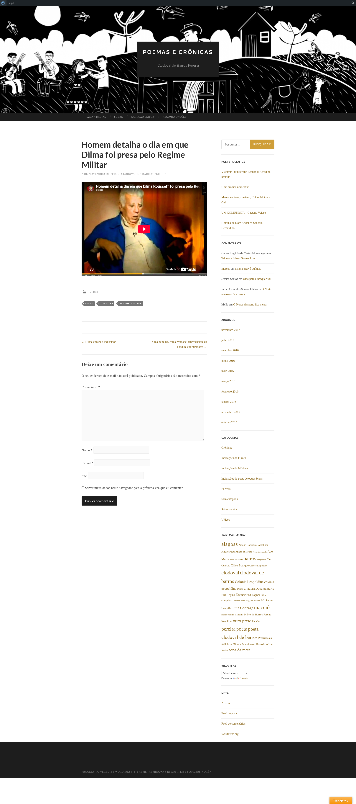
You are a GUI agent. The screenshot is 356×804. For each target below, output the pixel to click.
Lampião (226, 608)
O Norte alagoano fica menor (250, 304)
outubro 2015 (229, 422)
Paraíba (256, 621)
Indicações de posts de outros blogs (242, 478)
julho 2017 (227, 340)
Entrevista (243, 595)
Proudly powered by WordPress (107, 771)
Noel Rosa (226, 621)
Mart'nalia (239, 615)
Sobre (118, 116)
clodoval (230, 573)
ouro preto (242, 620)
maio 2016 (227, 370)
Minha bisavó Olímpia (248, 268)
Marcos (225, 268)
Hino (243, 601)
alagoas (229, 544)
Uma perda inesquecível (257, 278)
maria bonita (227, 614)
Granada (236, 601)
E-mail (87, 463)
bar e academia (236, 560)
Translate (244, 678)
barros (249, 558)
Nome (87, 450)
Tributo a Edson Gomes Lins (238, 258)
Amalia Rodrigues (247, 545)
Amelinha (263, 545)
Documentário (265, 588)
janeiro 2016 (228, 401)
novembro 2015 (230, 412)
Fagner (256, 595)
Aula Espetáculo (260, 552)
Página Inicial (96, 116)
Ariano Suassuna (243, 551)
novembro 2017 (230, 329)
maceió (262, 607)
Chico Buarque (240, 565)
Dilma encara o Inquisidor (99, 341)
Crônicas (226, 447)
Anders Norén (200, 771)
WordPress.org (230, 734)
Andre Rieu (228, 551)
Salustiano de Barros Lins (255, 644)
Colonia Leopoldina (249, 582)
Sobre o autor (229, 509)
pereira (228, 629)
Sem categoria (229, 499)
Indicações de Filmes (233, 458)
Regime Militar (130, 303)
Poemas (225, 488)
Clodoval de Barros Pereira (144, 174)
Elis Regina (228, 595)
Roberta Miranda (232, 644)
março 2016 (228, 381)
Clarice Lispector (258, 565)
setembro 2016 (230, 350)
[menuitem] (3, 3)
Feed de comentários (233, 723)
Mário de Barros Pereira (257, 614)
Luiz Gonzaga (242, 608)
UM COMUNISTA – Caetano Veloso (243, 212)
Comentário (91, 387)
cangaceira (261, 560)
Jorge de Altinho (253, 601)
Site (84, 476)
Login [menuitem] (11, 2)
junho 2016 (228, 360)
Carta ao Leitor (142, 116)
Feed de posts (229, 713)
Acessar (226, 703)
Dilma (89, 303)
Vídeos (94, 291)
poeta (241, 629)
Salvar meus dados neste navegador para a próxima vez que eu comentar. (134, 488)
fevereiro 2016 (229, 391)
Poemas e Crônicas (178, 52)
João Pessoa (267, 600)
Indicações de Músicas (234, 468)
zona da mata (239, 650)
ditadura (106, 303)
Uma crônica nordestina (235, 187)
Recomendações (174, 116)
